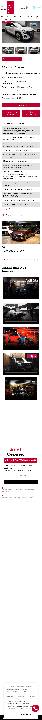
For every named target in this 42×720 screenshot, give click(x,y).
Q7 (2, 19)
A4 (6, 17)
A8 (23, 17)
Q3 (28, 17)
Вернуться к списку (14, 215)
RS (11, 19)
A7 (19, 17)
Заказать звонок (11, 59)
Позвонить (21, 105)
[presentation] (3, 30)
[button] (4, 259)
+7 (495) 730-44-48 (10, 7)
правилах (19, 706)
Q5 (32, 17)
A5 (10, 17)
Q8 (6, 19)
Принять (26, 714)
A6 (15, 17)
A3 (2, 17)
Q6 (37, 17)
